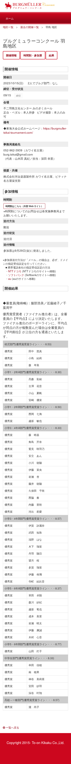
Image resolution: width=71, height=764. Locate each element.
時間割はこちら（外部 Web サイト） (24, 206)
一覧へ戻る (12, 727)
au (9, 279)
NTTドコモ (14, 271)
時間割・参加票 (32, 55)
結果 (51, 55)
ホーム (10, 18)
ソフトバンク (16, 275)
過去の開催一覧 (29, 27)
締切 (18, 95)
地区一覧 (8, 27)
